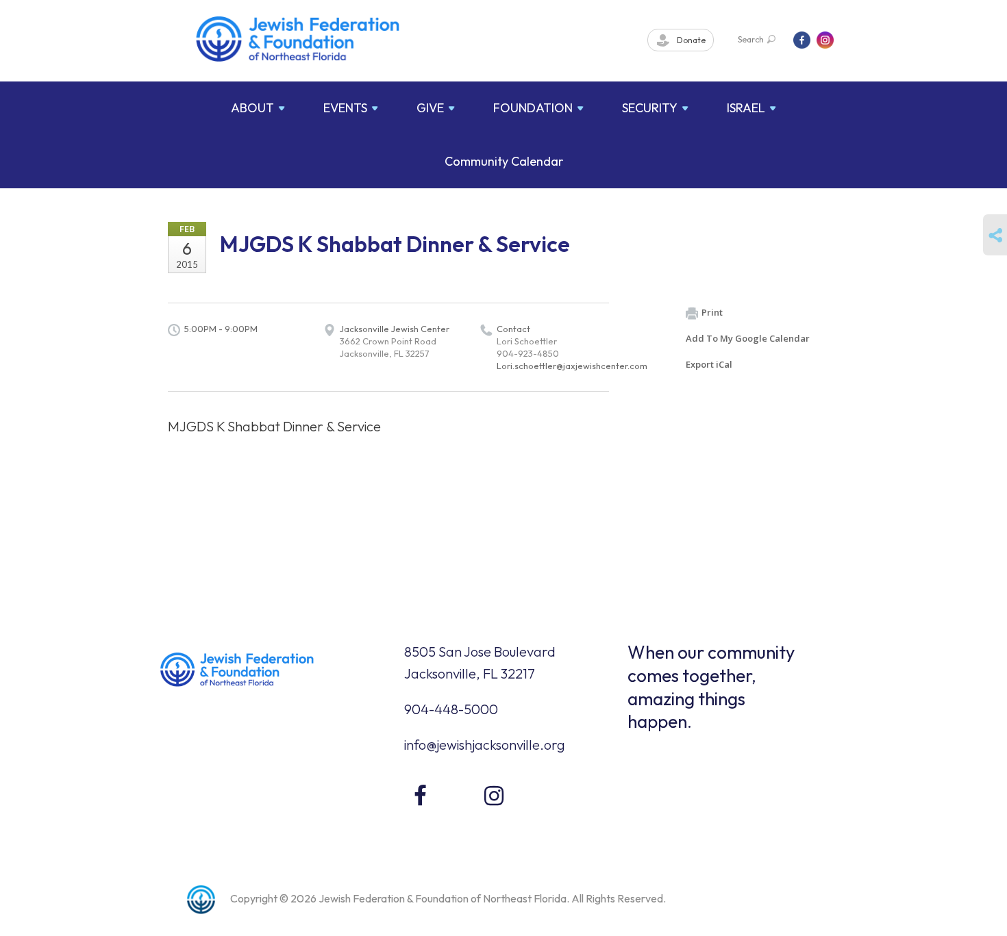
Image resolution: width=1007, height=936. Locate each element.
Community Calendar (504, 161)
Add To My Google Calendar (748, 338)
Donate (690, 40)
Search (751, 39)
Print (712, 312)
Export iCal (709, 364)
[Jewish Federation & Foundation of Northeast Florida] (298, 39)
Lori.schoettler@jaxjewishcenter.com (572, 365)
